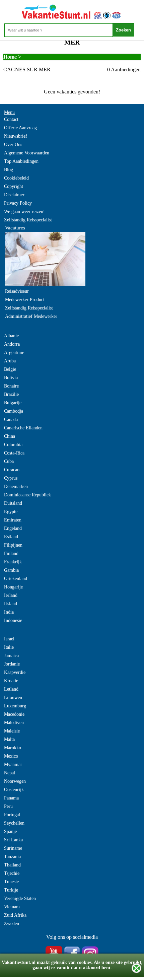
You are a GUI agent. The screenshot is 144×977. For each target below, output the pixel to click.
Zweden (11, 923)
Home (10, 57)
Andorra (12, 344)
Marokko (12, 747)
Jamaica (11, 655)
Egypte (10, 511)
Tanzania (12, 856)
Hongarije (13, 586)
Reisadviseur (17, 291)
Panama (11, 797)
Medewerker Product (25, 299)
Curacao (11, 469)
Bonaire (11, 386)
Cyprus (10, 478)
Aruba (10, 360)
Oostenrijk (14, 789)
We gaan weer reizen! (24, 211)
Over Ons (13, 144)
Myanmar (13, 764)
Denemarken (16, 486)
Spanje (10, 831)
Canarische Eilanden (23, 427)
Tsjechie (11, 873)
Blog (8, 169)
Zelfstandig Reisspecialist (28, 219)
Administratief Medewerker (31, 316)
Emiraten (12, 519)
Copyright (13, 186)
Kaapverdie (14, 672)
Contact (11, 119)
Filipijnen (13, 545)
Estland (11, 536)
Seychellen (14, 823)
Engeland (13, 528)
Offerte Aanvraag (20, 127)
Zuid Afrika (15, 915)
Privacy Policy (18, 203)
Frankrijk (13, 561)
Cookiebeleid (16, 178)
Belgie (10, 369)
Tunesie (11, 881)
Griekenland (15, 578)
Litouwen (13, 697)
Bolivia (11, 377)
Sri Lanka (13, 839)
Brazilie (11, 394)
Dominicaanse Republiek (27, 494)
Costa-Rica (14, 453)
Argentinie (14, 352)
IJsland (10, 603)
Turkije (11, 890)
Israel (9, 638)
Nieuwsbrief (15, 136)
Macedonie (14, 714)
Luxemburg (15, 705)
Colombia (13, 444)
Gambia (11, 570)
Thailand (12, 864)
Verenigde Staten (20, 898)
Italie (9, 647)
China (9, 436)
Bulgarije (12, 402)
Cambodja (13, 411)
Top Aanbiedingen (21, 161)
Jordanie (12, 664)
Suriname (13, 848)
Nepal (9, 772)
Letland (11, 689)
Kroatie (11, 680)
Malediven (14, 722)
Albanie (11, 335)
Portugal (12, 814)
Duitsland (13, 503)
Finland (11, 553)
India (9, 612)
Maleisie (12, 731)
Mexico (11, 756)
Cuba (9, 461)
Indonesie (13, 620)
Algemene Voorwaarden (26, 152)
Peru (8, 806)
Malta (9, 739)
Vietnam (12, 906)
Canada (11, 419)
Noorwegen (15, 781)
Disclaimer (14, 194)
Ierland (10, 595)
